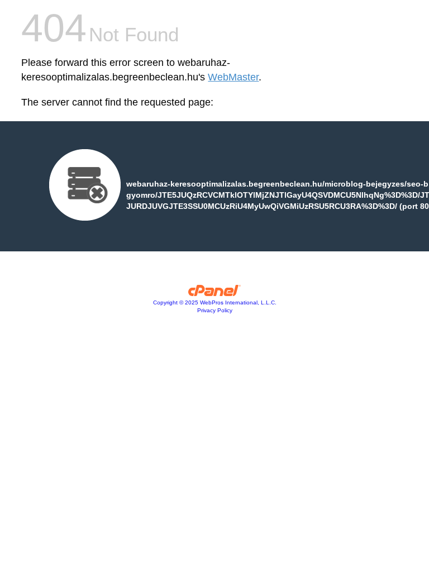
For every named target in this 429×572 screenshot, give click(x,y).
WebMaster (233, 77)
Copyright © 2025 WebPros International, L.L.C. (215, 302)
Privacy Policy (214, 310)
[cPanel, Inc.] (214, 293)
